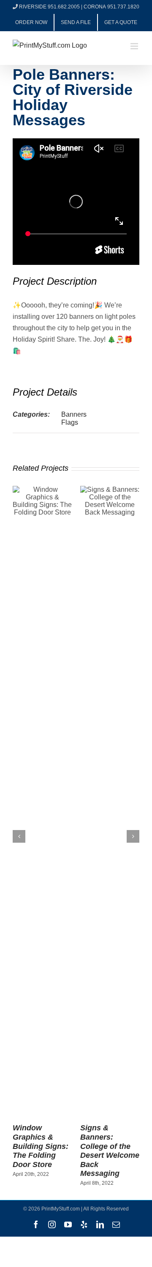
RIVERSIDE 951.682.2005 (49, 7)
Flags (69, 422)
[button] (19, 836)
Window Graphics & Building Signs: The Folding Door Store (40, 1146)
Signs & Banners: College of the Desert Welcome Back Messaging (109, 1151)
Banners (74, 414)
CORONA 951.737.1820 (111, 7)
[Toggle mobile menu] (134, 46)
